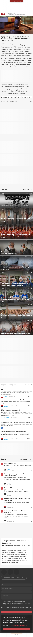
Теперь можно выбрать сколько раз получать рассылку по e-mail (16, 388)
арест (19, 97)
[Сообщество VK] (4, 572)
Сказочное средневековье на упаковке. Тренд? (12, 399)
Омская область (26, 97)
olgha (8, 469)
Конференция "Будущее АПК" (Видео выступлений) (13, 431)
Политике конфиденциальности (19, 625)
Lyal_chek (9, 520)
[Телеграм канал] (10, 572)
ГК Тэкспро (6, 417)
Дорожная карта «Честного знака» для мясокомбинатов (15, 420)
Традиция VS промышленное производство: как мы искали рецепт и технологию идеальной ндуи (15, 409)
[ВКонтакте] (19, 101)
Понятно (16, 629)
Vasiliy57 (9, 483)
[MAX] (24, 101)
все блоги (28, 385)
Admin (5, 396)
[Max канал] (16, 572)
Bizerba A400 (8, 488)
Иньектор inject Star (10, 463)
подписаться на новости (13, 577)
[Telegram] (22, 101)
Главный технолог (6, 405)
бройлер (13, 97)
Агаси (8, 493)
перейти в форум (26, 459)
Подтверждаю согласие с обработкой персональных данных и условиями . (16, 603)
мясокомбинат (5, 97)
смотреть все (27, 189)
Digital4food (7, 428)
